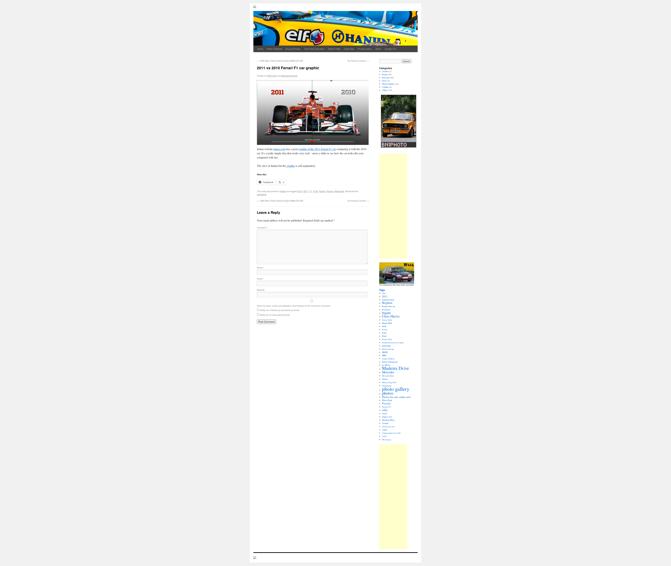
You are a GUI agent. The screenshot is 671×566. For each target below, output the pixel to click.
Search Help (334, 48)
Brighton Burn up (388, 306)
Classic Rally (387, 320)
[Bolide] (254, 558)
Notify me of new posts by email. (275, 314)
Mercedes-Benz (388, 376)
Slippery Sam (387, 417)
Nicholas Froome (289, 75)
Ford (384, 336)
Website (261, 289)
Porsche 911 (386, 407)
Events (385, 74)
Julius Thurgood (390, 361)
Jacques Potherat (388, 358)
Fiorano (330, 191)
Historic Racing (388, 349)
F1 (310, 191)
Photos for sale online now (396, 397)
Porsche (386, 403)
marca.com (279, 149)
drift (384, 326)
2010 (300, 191)
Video (384, 90)
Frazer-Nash (387, 339)
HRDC (385, 352)
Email (260, 278)
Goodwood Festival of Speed (393, 342)
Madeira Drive (395, 368)
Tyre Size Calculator (314, 48)
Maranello (339, 191)
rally (385, 410)
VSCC (384, 436)
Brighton (387, 303)
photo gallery (395, 388)
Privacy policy (365, 48)
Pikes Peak (387, 400)
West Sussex (386, 439)
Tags (382, 290)
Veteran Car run (388, 426)
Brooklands (386, 309)
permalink (261, 194)
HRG (384, 355)
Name (260, 267)
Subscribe (349, 48)
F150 (315, 191)
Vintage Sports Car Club (391, 433)
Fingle (384, 333)
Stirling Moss (388, 419)
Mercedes (388, 372)
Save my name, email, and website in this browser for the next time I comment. (294, 305)
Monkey (385, 379)
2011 (306, 191)
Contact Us (390, 48)
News (283, 191)
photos (387, 393)
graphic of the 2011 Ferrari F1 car (317, 149)
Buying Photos (293, 48)
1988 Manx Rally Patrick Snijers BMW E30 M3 (280, 60)
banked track (388, 299)
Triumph (385, 423)
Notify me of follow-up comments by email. (280, 310)
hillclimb (386, 345)
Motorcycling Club (389, 382)
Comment (262, 227)
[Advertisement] (393, 206)
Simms (384, 413)
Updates (385, 87)
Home (260, 48)
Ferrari (322, 191)
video (384, 429)
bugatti (386, 313)
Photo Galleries (274, 48)
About (378, 48)
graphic (291, 166)
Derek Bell (387, 323)
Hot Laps (386, 77)
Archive (385, 71)
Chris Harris (391, 316)
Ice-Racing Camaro (358, 60)
